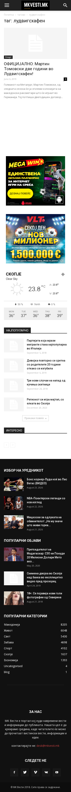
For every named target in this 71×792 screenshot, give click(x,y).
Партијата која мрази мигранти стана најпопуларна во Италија (47, 344)
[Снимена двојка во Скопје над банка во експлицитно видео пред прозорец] (14, 578)
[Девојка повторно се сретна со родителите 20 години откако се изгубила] (14, 365)
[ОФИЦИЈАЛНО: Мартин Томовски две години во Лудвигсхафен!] (35, 43)
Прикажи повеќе (34, 418)
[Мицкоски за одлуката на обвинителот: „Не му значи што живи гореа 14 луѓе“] (14, 522)
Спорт (8, 57)
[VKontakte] (46, 772)
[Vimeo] (35, 772)
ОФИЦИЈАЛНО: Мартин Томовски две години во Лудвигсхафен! (28, 68)
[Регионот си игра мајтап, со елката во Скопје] (14, 404)
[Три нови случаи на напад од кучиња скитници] (14, 385)
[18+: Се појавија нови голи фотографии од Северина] (14, 598)
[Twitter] (25, 772)
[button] (65, 5)
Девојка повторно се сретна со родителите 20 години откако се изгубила (46, 364)
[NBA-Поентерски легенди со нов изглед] (14, 503)
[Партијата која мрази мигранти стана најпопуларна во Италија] (14, 345)
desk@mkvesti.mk (47, 746)
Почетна (9, 14)
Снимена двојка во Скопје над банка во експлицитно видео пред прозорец (45, 577)
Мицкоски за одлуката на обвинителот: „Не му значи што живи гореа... (45, 521)
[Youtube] (57, 772)
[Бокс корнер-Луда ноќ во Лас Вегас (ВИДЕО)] (14, 484)
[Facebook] (14, 772)
